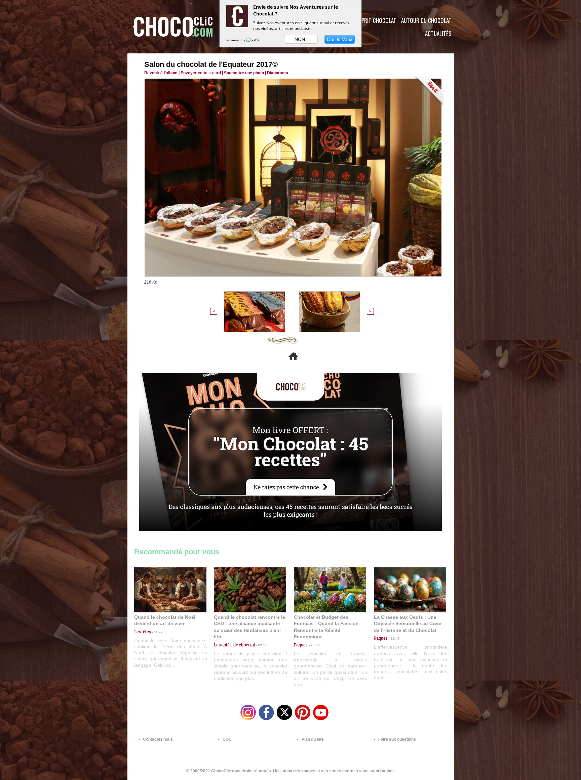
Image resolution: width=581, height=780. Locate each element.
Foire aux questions (396, 739)
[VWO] (253, 40)
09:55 (261, 645)
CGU (227, 739)
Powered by (236, 40)
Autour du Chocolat (426, 20)
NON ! (301, 39)
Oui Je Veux (339, 39)
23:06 (314, 645)
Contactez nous (157, 739)
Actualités (438, 33)
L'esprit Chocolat (374, 20)
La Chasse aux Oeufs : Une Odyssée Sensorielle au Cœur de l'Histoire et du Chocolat (408, 623)
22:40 (394, 638)
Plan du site (312, 739)
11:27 (157, 632)
